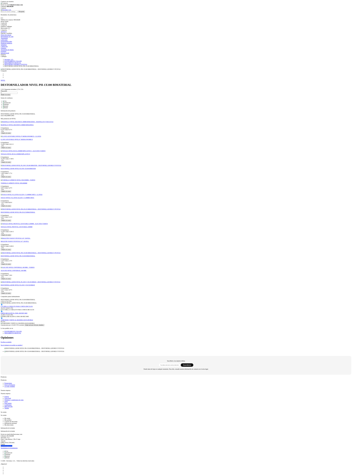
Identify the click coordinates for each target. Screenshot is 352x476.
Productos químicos (6, 43)
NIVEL (3, 80)
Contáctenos (8, 405)
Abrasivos (4, 31)
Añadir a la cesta (5, 94)
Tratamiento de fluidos (7, 50)
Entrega (6, 396)
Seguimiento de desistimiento (9, 448)
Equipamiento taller (6, 41)
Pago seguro (8, 403)
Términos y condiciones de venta (13, 400)
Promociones (8, 383)
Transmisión (4, 38)
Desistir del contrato (6, 446)
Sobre (6, 401)
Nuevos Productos (9, 385)
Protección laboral (6, 35)
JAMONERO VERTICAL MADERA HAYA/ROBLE (17, 320)
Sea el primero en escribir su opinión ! (12, 345)
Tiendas (6, 408)
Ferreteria (3, 51)
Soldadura (4, 45)
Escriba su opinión (6, 342)
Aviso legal (7, 398)
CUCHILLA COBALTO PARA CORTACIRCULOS (17, 306)
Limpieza (3, 48)
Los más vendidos (9, 386)
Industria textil (5, 53)
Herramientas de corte (7, 36)
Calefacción (4, 46)
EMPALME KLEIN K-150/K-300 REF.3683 (14, 313)
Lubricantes (4, 40)
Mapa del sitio (8, 406)
